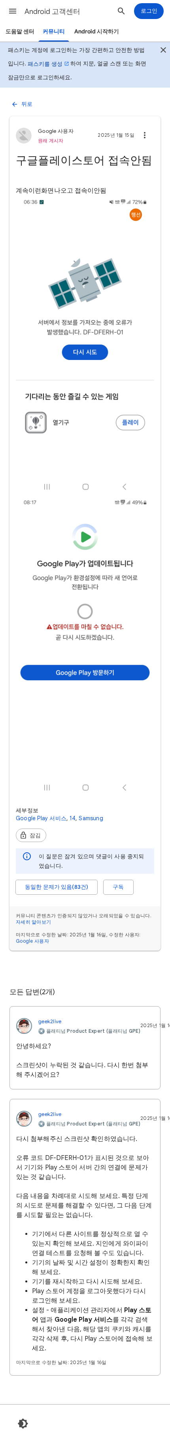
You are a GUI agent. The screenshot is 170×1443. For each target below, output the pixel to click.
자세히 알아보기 (33, 922)
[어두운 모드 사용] (22, 1423)
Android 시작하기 (96, 31)
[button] (12, 11)
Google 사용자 (32, 941)
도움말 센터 (20, 31)
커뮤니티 (54, 31)
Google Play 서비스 (41, 818)
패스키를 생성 (45, 63)
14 (73, 818)
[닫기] (163, 51)
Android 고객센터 (52, 11)
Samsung (91, 818)
